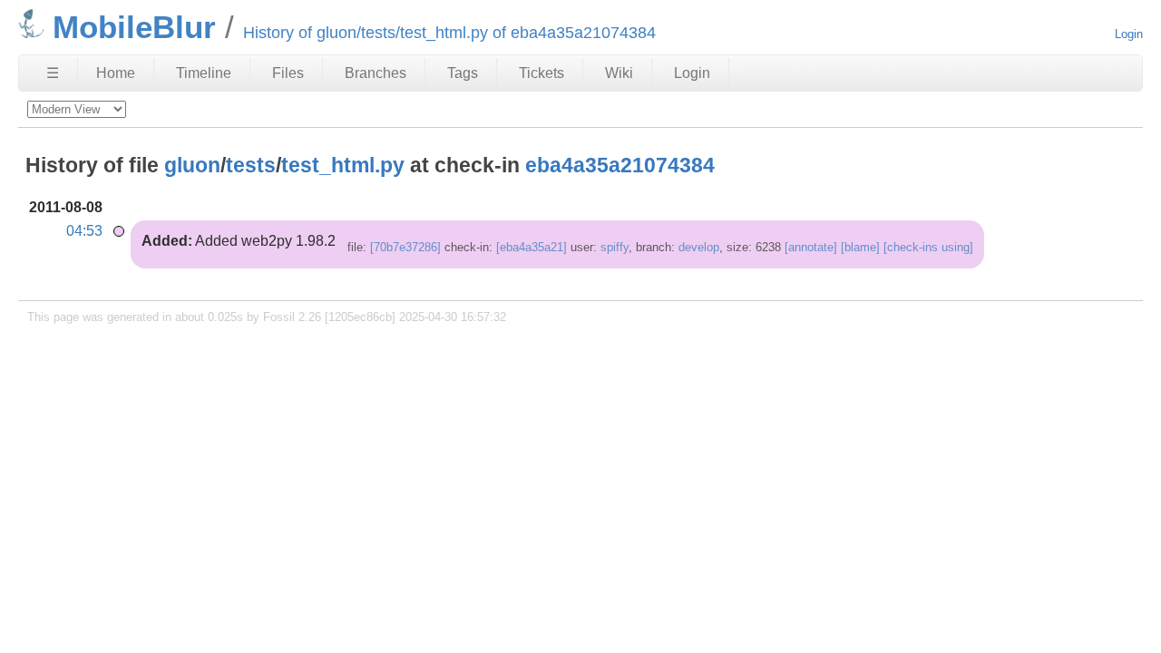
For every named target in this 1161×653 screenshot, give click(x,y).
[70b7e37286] (405, 247)
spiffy (614, 247)
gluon (192, 165)
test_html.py (343, 165)
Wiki (619, 73)
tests (251, 165)
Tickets (541, 73)
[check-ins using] (928, 247)
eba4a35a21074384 (620, 165)
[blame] (860, 247)
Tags (462, 73)
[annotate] (811, 247)
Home (115, 73)
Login (1129, 34)
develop (698, 247)
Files (288, 73)
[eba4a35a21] (531, 247)
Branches (375, 73)
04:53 (84, 231)
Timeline (203, 73)
